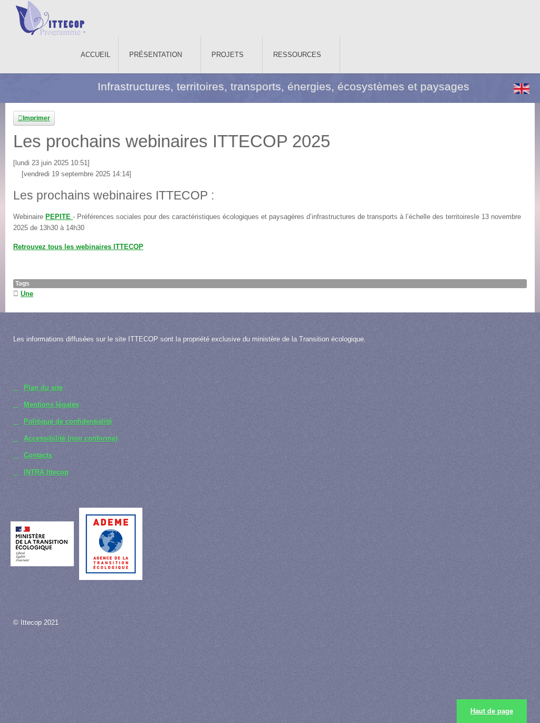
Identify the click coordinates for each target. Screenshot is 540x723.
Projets (227, 55)
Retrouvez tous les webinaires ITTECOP (78, 247)
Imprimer (36, 118)
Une (27, 294)
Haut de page (491, 711)
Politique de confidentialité (68, 421)
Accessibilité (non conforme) (71, 438)
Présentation (155, 55)
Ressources (297, 55)
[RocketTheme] (60, 657)
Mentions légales (51, 404)
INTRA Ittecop (46, 472)
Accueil (95, 55)
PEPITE (59, 217)
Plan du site (43, 388)
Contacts (38, 455)
